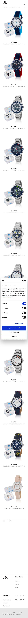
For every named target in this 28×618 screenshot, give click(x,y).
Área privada (6, 606)
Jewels (17, 584)
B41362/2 (14, 464)
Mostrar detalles (19, 323)
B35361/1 (14, 42)
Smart (16, 587)
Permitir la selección (14, 332)
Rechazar (14, 336)
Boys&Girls (9, 44)
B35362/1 (14, 126)
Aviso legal (10, 612)
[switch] (24, 308)
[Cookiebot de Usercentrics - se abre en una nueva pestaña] (20, 281)
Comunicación (7, 600)
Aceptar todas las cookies (14, 327)
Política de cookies (7, 297)
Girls (10, 508)
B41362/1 (14, 422)
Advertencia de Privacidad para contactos (12, 614)
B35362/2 (14, 168)
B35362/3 (14, 211)
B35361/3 (14, 84)
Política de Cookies (17, 612)
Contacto (5, 603)
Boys (4, 44)
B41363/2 (14, 506)
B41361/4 (14, 379)
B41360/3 (14, 253)
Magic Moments (16, 44)
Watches (22, 44)
